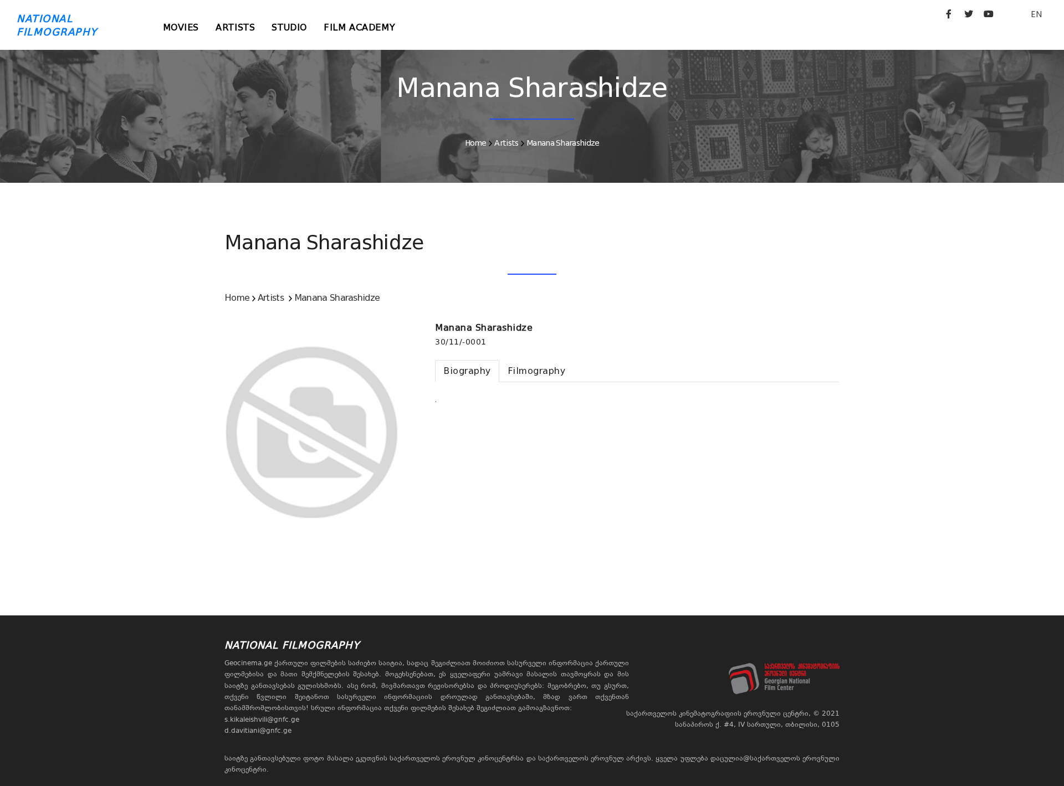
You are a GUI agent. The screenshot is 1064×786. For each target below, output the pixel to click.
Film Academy (359, 27)
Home (476, 142)
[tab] (467, 371)
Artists (235, 27)
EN (1036, 14)
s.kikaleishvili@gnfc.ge (261, 719)
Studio (289, 27)
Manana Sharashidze (562, 142)
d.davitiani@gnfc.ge (257, 730)
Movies (181, 27)
